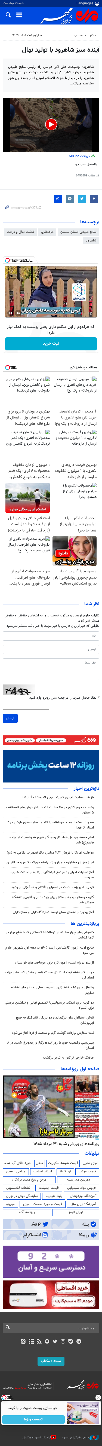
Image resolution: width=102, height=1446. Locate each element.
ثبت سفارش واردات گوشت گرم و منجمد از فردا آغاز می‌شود (53, 1033)
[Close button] (98, 1397)
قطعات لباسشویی (18, 1188)
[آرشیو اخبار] (31, 1342)
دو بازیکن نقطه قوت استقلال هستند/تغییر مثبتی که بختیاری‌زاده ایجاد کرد (49, 975)
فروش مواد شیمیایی (81, 1188)
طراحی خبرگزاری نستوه (75, 1437)
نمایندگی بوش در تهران (22, 1196)
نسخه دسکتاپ (51, 1361)
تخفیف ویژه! (33, 1420)
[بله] (70, 1342)
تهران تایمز (76, 1212)
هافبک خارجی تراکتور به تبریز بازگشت (68, 1057)
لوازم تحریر (90, 1163)
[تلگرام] (78, 1342)
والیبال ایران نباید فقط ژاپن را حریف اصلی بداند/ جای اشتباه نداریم (52, 990)
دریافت (80, 156)
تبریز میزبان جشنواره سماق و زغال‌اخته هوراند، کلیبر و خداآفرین (50, 862)
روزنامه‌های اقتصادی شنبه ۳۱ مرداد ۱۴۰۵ (64, 1144)
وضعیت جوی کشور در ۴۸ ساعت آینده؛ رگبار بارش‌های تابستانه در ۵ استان (49, 810)
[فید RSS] (39, 1342)
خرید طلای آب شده (17, 1163)
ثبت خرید (51, 343)
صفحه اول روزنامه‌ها (80, 1069)
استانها (93, 35)
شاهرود (91, 240)
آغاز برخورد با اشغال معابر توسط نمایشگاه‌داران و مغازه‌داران (53, 912)
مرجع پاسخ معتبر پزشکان (29, 1179)
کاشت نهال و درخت (20, 232)
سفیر (39, 1163)
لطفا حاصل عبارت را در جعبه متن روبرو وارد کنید (64, 698)
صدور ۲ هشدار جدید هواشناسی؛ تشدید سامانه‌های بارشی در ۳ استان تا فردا (50, 825)
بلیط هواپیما (53, 1196)
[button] (51, 124)
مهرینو (10, 1204)
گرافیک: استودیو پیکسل (37, 1437)
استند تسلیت (42, 1171)
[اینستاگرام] (63, 1342)
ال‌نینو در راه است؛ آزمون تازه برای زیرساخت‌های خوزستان (54, 962)
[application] (51, 125)
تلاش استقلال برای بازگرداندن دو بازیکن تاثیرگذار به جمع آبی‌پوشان (55, 1020)
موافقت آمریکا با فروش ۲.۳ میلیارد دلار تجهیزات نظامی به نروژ (50, 852)
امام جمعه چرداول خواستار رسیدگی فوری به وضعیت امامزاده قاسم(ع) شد (52, 840)
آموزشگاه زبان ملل (83, 1204)
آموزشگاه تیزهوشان (83, 1196)
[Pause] (10, 313)
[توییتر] (55, 1342)
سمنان (78, 35)
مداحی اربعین (16, 1171)
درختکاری (47, 232)
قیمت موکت (87, 1171)
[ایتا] (23, 1342)
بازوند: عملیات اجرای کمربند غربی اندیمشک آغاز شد (58, 797)
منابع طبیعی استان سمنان (78, 232)
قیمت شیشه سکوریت (63, 1163)
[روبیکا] (47, 1342)
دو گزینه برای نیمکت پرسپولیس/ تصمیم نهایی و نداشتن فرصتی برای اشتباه (49, 1005)
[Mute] (18, 313)
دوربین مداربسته (78, 1179)
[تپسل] (7, 260)
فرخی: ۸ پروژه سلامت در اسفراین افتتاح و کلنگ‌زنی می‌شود (52, 887)
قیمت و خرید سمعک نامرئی (42, 1204)
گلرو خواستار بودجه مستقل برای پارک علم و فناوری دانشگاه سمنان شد (53, 900)
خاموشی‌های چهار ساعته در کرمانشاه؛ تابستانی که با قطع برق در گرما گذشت (50, 935)
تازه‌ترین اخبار (86, 788)
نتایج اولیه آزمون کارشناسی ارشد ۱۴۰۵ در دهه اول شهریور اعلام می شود (49, 950)
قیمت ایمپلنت (49, 1188)
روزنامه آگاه (27, 1212)
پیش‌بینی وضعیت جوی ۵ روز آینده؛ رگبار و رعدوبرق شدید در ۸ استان (50, 1045)
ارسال (10, 718)
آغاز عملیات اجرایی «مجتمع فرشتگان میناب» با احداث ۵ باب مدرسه (52, 875)
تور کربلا (65, 1171)
